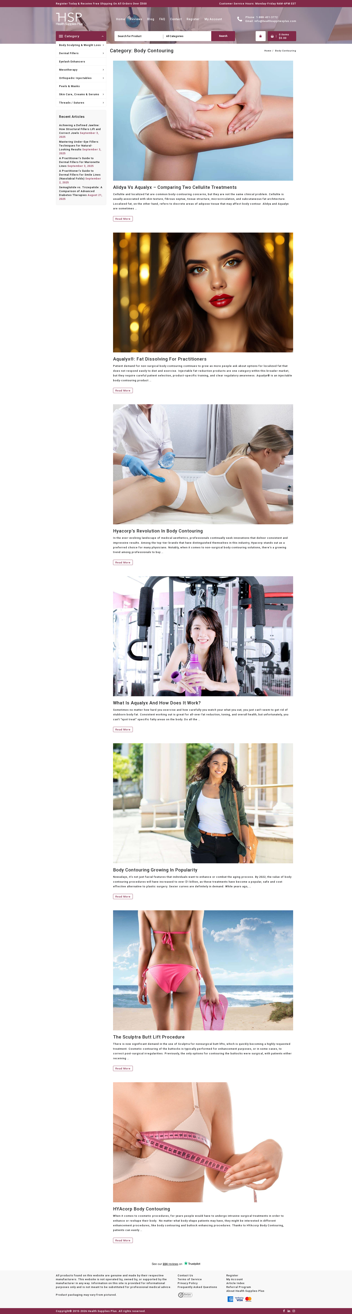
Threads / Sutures (71, 102)
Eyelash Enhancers (72, 61)
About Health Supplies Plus (245, 1290)
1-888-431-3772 (267, 17)
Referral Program (238, 1286)
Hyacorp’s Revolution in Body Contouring (158, 530)
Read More (123, 219)
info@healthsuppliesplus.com (275, 21)
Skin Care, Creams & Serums (79, 94)
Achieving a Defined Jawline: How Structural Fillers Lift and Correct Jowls (80, 129)
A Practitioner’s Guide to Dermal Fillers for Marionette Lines (79, 162)
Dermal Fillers (69, 53)
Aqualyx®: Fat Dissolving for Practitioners (160, 359)
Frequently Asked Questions (197, 1286)
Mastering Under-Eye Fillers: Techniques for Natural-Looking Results (79, 145)
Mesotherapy (68, 69)
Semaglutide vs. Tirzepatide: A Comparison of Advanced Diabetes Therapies (80, 191)
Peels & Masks (69, 86)
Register (232, 1275)
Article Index (235, 1282)
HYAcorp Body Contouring (141, 1208)
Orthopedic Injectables (75, 78)
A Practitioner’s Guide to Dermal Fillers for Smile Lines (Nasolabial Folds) (80, 174)
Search (223, 35)
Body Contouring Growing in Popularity (155, 869)
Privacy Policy (188, 1282)
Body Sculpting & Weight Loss (80, 45)
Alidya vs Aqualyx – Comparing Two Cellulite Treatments (175, 187)
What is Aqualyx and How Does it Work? (157, 702)
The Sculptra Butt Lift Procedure (149, 1037)
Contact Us (185, 1275)
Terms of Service (190, 1279)
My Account (234, 1279)
